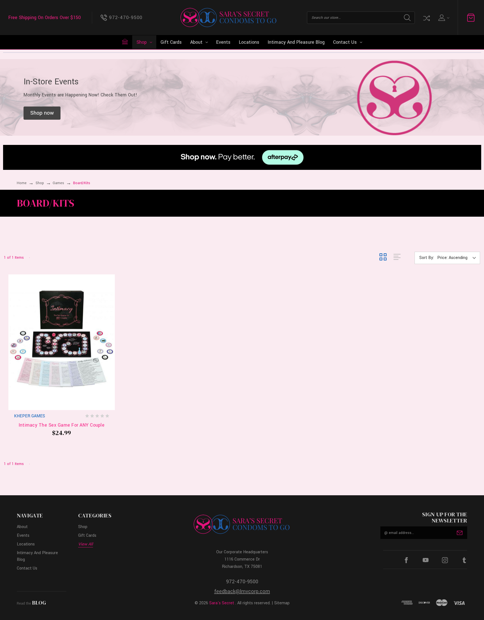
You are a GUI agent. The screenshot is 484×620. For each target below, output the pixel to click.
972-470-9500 (242, 581)
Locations (249, 42)
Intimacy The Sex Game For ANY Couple (61, 425)
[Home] (125, 41)
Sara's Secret (221, 603)
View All (85, 544)
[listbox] (458, 258)
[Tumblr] (464, 560)
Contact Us (345, 42)
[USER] (443, 17)
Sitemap (282, 603)
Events (223, 42)
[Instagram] (445, 560)
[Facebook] (406, 560)
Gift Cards (171, 42)
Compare (426, 17)
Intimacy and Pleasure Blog (296, 42)
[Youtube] (426, 560)
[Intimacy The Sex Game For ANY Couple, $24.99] (61, 342)
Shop (141, 42)
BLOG (39, 603)
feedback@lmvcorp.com (242, 591)
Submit (459, 533)
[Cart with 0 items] (471, 18)
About (196, 42)
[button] (42, 113)
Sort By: (426, 258)
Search (407, 17)
